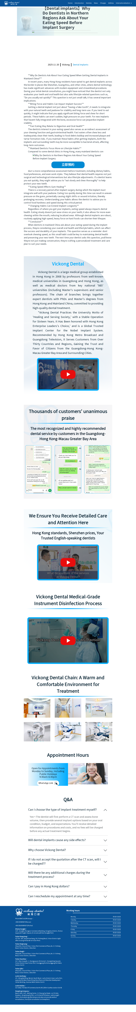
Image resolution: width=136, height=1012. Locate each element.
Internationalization (124, 3)
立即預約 (68, 165)
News (96, 3)
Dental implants (80, 65)
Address (111, 3)
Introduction (79, 3)
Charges (103, 3)
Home (70, 3)
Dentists (89, 3)
